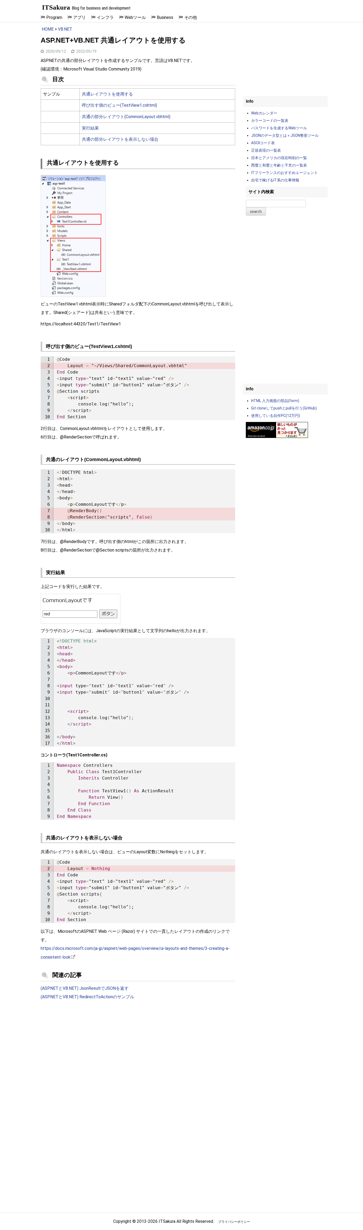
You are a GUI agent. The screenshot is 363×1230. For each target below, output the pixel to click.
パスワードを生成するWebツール (279, 128)
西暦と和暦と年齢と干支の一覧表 (279, 165)
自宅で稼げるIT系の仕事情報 (275, 180)
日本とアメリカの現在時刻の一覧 (279, 158)
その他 (190, 17)
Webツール (135, 17)
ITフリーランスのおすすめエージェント (284, 173)
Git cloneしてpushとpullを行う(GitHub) (284, 408)
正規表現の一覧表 (266, 150)
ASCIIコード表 (263, 143)
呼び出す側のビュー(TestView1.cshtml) (119, 105)
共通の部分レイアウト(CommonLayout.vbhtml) (126, 116)
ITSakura (56, 7)
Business (165, 17)
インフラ (105, 17)
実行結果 (90, 128)
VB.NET (65, 29)
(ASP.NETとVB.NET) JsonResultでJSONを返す (85, 988)
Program (54, 17)
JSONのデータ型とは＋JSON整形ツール (285, 135)
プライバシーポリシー (234, 1222)
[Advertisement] (138, 1048)
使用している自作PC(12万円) (275, 415)
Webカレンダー (264, 113)
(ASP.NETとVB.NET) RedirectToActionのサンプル (87, 996)
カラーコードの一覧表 (269, 120)
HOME (48, 29)
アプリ (79, 17)
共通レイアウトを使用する (107, 94)
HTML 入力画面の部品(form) (275, 401)
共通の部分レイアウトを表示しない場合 (120, 139)
